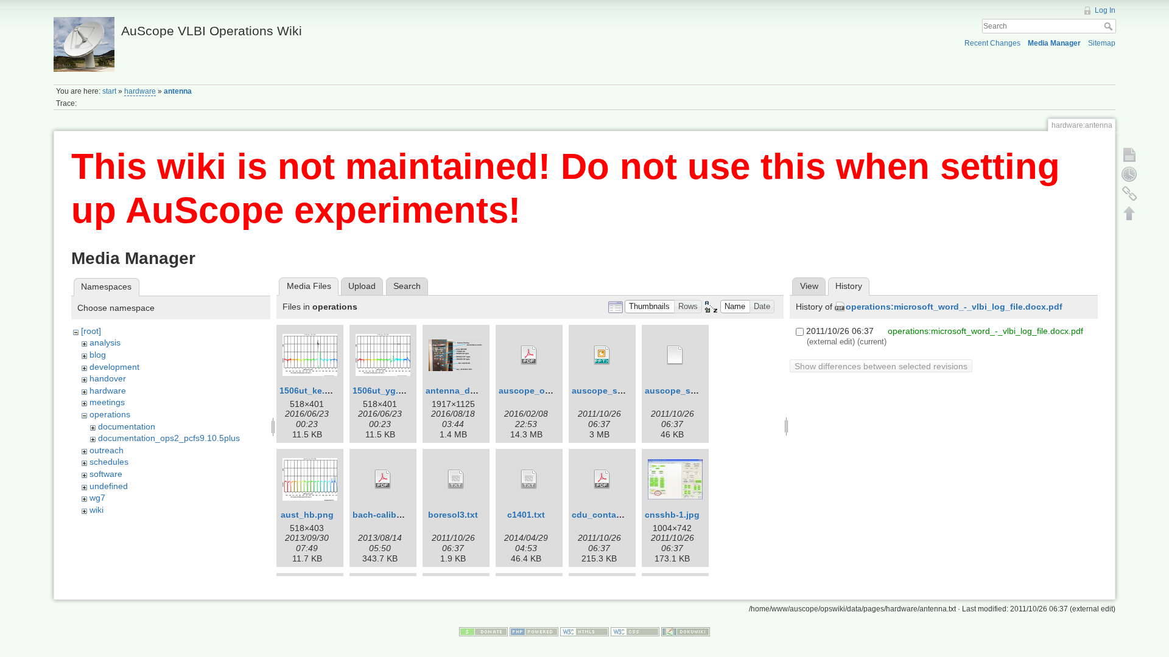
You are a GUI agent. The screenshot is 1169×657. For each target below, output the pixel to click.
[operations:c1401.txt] (529, 479)
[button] (650, 307)
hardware (140, 91)
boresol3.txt (453, 515)
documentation (126, 426)
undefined (109, 486)
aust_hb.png (307, 515)
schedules (109, 462)
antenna (178, 91)
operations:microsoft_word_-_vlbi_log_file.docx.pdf (954, 306)
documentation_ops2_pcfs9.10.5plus (169, 438)
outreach (107, 450)
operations (110, 414)
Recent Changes (992, 43)
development (114, 367)
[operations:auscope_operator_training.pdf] (529, 355)
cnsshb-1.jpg (672, 515)
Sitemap (1101, 43)
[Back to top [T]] (1129, 213)
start (109, 91)
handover (108, 378)
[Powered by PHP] (534, 631)
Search (1109, 26)
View (809, 286)
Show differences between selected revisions (881, 366)
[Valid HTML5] (584, 631)
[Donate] (483, 631)
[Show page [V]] (1129, 154)
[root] (91, 331)
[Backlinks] (1129, 193)
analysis (105, 342)
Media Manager (1054, 43)
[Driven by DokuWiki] (685, 631)
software (106, 474)
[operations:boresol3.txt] (456, 479)
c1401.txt (526, 515)
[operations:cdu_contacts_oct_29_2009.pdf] (602, 479)
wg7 (97, 497)
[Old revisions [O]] (1129, 174)
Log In (1105, 10)
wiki (97, 510)
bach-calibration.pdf (395, 515)
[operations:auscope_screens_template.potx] (675, 355)
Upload (362, 286)
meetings (107, 402)
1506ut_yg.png (384, 390)
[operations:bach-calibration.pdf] (383, 479)
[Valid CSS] (635, 631)
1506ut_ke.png (310, 390)
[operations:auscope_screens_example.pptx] (602, 355)
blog (98, 355)
